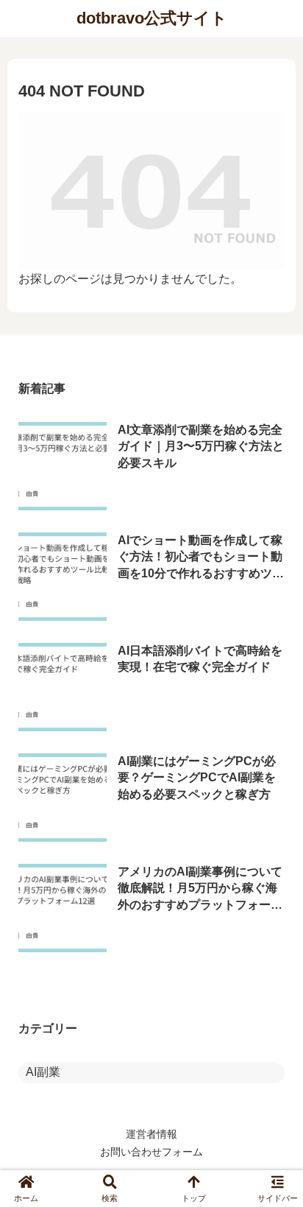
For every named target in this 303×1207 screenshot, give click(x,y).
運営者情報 (151, 1134)
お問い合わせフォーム (151, 1152)
